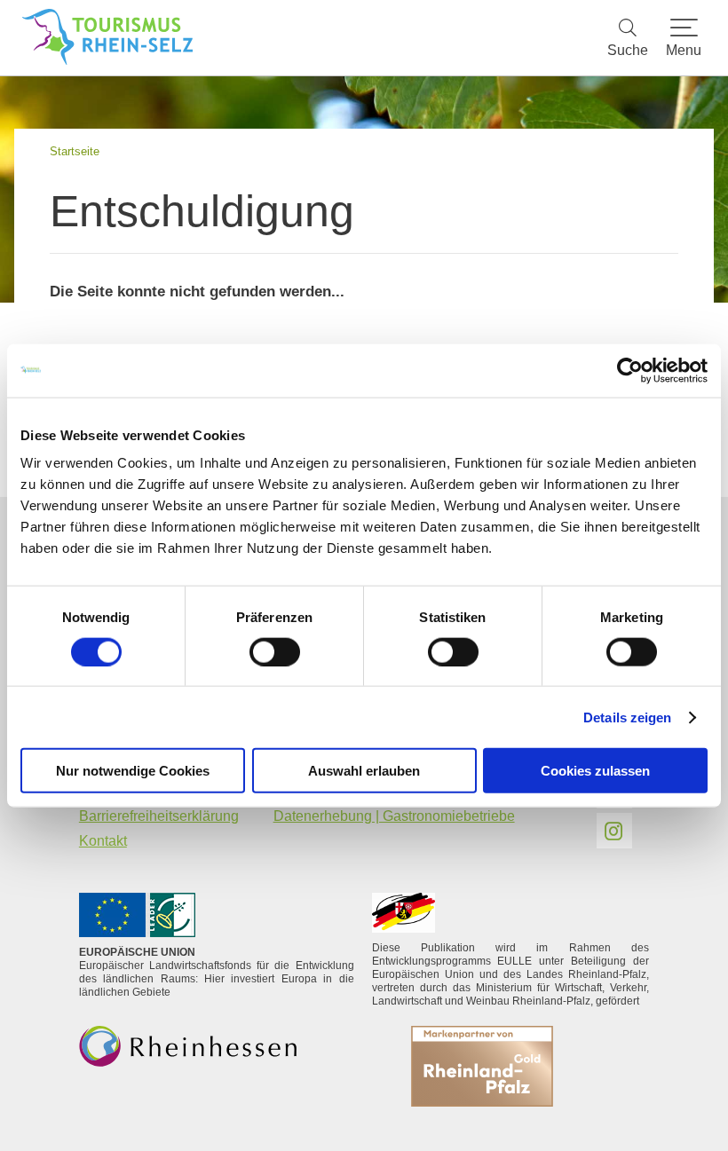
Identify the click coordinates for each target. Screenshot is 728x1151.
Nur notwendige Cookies (133, 770)
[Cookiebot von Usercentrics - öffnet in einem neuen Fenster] (630, 370)
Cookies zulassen (595, 770)
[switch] (274, 651)
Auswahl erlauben (364, 770)
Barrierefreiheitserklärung (159, 816)
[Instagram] (614, 830)
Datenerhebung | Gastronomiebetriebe (394, 816)
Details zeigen (627, 716)
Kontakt (103, 840)
